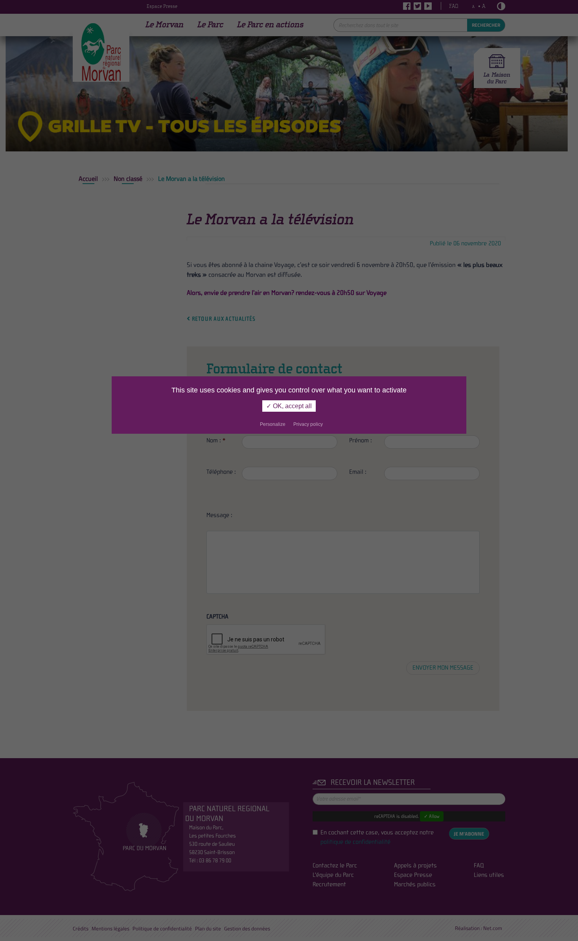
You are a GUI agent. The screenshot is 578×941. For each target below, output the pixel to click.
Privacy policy (308, 424)
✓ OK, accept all (289, 406)
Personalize (272, 424)
